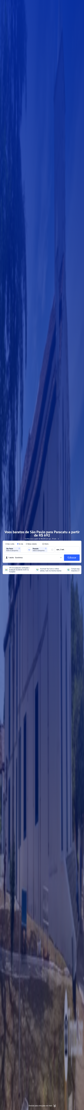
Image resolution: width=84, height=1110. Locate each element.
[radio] (9, 544)
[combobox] (22, 549)
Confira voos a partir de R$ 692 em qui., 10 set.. (41, 539)
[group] (16, 550)
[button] (63, 3)
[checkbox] (45, 544)
